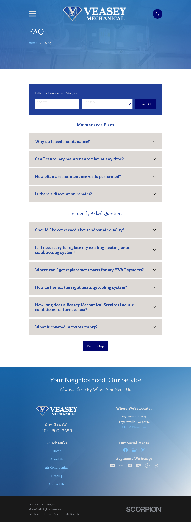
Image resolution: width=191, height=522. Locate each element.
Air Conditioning (56, 467)
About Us (56, 459)
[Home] (94, 13)
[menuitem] (34, 514)
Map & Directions (134, 427)
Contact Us (56, 484)
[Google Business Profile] (134, 450)
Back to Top (95, 346)
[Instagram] (143, 450)
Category (89, 101)
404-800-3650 (56, 431)
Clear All (146, 104)
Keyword (42, 101)
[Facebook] (125, 450)
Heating (56, 476)
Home (57, 451)
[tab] (95, 141)
